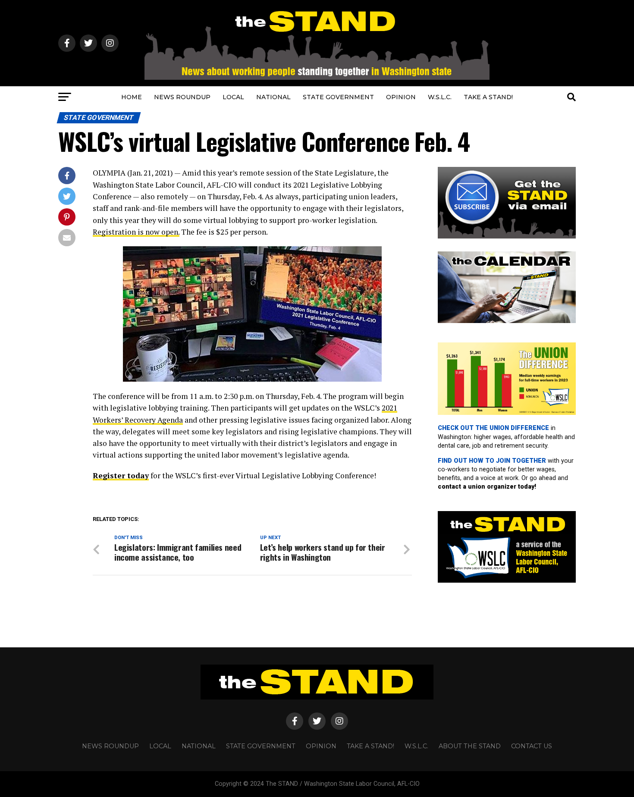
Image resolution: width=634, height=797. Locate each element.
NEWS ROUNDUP (182, 97)
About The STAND (470, 746)
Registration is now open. (136, 232)
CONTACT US (531, 746)
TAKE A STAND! (488, 97)
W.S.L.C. (440, 97)
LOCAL (233, 97)
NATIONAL (273, 97)
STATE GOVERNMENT (338, 97)
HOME (131, 97)
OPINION (401, 97)
